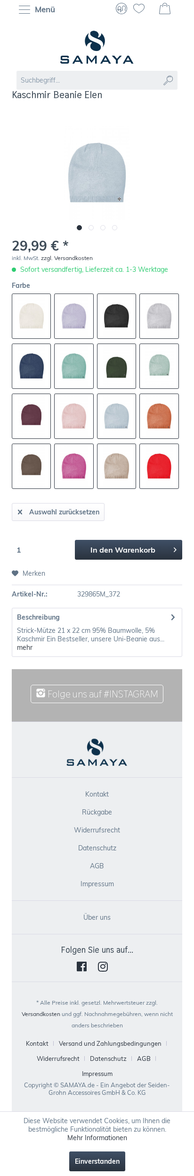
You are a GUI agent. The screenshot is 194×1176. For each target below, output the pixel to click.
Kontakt (97, 794)
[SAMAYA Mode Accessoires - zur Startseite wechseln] (97, 47)
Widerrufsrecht (97, 830)
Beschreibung (38, 617)
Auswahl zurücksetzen (64, 512)
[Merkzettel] (142, 9)
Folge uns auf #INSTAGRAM (102, 694)
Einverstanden (97, 1161)
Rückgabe (97, 812)
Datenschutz (97, 848)
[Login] (121, 9)
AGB (97, 866)
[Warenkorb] (165, 9)
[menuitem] (39, 9)
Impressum (97, 884)
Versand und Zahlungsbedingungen (110, 1043)
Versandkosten (41, 1013)
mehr (24, 647)
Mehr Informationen (97, 1138)
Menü (43, 9)
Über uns (97, 917)
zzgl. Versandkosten (67, 257)
